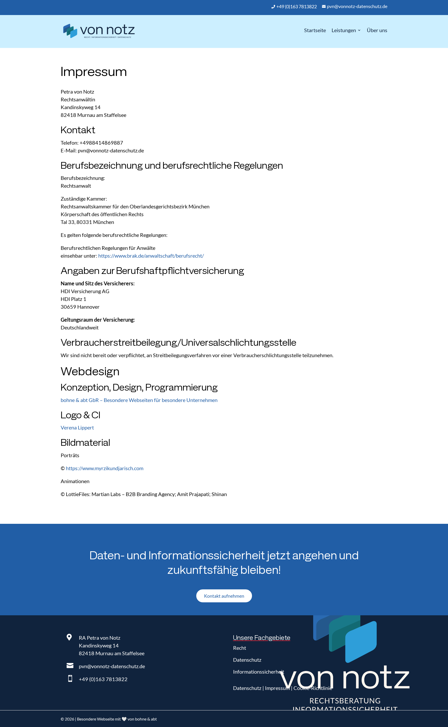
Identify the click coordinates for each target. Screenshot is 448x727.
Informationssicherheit (258, 671)
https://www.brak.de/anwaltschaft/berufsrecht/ (151, 255)
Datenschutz (247, 660)
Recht (239, 648)
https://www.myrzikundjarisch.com (104, 468)
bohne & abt (146, 718)
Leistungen (344, 30)
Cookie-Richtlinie (312, 688)
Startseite (315, 30)
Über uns (377, 30)
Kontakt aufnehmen (224, 596)
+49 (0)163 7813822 (103, 679)
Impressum (277, 688)
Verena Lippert (77, 427)
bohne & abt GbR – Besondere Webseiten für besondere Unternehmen (139, 400)
